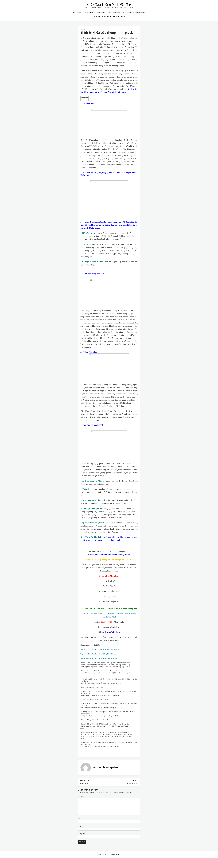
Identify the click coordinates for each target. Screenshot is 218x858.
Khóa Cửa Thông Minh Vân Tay (109, 4)
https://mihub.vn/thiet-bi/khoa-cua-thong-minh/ (109, 554)
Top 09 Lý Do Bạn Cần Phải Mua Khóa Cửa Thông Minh (99, 649)
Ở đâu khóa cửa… (132, 783)
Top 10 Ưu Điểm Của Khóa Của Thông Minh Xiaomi (98, 654)
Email (80, 826)
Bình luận (81, 796)
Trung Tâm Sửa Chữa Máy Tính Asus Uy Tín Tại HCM (109, 16)
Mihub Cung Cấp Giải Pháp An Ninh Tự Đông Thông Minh (89, 13)
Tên (80, 819)
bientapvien (110, 767)
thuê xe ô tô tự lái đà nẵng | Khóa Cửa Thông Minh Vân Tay (127, 13)
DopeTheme (115, 854)
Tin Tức (82, 30)
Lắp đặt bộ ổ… (84, 783)
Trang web (81, 834)
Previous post (84, 780)
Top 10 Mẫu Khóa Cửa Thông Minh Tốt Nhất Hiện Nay (99, 658)
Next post (135, 780)
